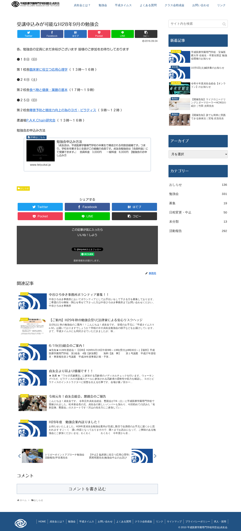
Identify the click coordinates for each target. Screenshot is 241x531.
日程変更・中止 (198, 212)
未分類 (198, 221)
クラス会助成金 (143, 521)
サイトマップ (174, 521)
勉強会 (198, 194)
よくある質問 (123, 521)
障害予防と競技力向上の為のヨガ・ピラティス (62, 110)
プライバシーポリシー (197, 521)
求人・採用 (220, 521)
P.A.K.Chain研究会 (40, 120)
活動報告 (198, 231)
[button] (224, 24)
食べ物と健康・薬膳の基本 (48, 89)
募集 (198, 203)
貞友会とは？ (57, 521)
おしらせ (24, 188)
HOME (42, 521)
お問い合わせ (105, 521)
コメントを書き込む (87, 489)
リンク (159, 521)
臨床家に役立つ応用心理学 (48, 69)
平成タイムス (86, 521)
